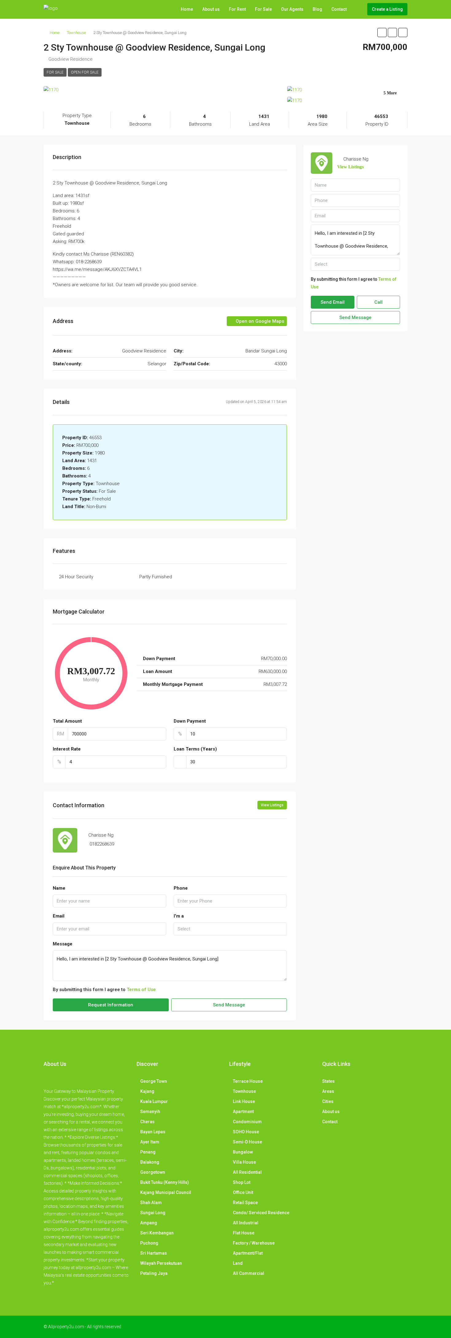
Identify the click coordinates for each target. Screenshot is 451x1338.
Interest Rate (67, 749)
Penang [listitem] (148, 1152)
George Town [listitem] (153, 1081)
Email (58, 916)
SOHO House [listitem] (246, 1131)
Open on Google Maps (259, 321)
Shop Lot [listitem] (241, 1182)
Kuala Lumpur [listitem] (154, 1101)
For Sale (263, 9)
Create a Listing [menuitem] (387, 9)
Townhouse (76, 32)
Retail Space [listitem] (245, 1202)
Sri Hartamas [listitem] (153, 1253)
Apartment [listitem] (243, 1111)
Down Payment (190, 721)
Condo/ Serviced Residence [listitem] (261, 1212)
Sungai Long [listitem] (152, 1212)
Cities (327, 1101)
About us (211, 9)
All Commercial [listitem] (248, 1273)
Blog (317, 9)
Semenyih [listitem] (150, 1111)
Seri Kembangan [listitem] (157, 1232)
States (328, 1081)
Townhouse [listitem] (244, 1091)
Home (187, 9)
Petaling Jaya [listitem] (154, 1273)
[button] (382, 32)
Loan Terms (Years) (195, 749)
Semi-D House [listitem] (247, 1141)
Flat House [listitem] (243, 1232)
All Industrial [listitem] (245, 1222)
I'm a (179, 916)
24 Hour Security (76, 577)
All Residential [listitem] (247, 1172)
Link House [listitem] (244, 1101)
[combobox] (230, 928)
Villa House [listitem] (244, 1162)
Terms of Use (141, 989)
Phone (181, 888)
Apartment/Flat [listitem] (248, 1253)
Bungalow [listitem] (243, 1152)
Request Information (110, 1005)
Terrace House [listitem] (248, 1081)
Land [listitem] (238, 1263)
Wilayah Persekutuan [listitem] (161, 1263)
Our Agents (292, 9)
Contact (339, 9)
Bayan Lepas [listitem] (152, 1131)
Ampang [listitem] (148, 1222)
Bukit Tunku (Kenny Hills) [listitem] (164, 1182)
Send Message (229, 1005)
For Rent (237, 9)
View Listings (272, 805)
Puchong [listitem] (149, 1243)
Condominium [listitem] (247, 1121)
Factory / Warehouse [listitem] (254, 1243)
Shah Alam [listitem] (151, 1202)
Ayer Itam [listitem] (149, 1141)
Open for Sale (84, 72)
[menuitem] (357, 9)
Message (62, 944)
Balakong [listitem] (149, 1162)
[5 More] (347, 101)
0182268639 (102, 844)
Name (59, 888)
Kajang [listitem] (147, 1091)
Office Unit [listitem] (243, 1192)
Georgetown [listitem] (152, 1172)
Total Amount (67, 721)
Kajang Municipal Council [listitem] (165, 1192)
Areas (328, 1091)
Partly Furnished (155, 577)
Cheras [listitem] (147, 1121)
